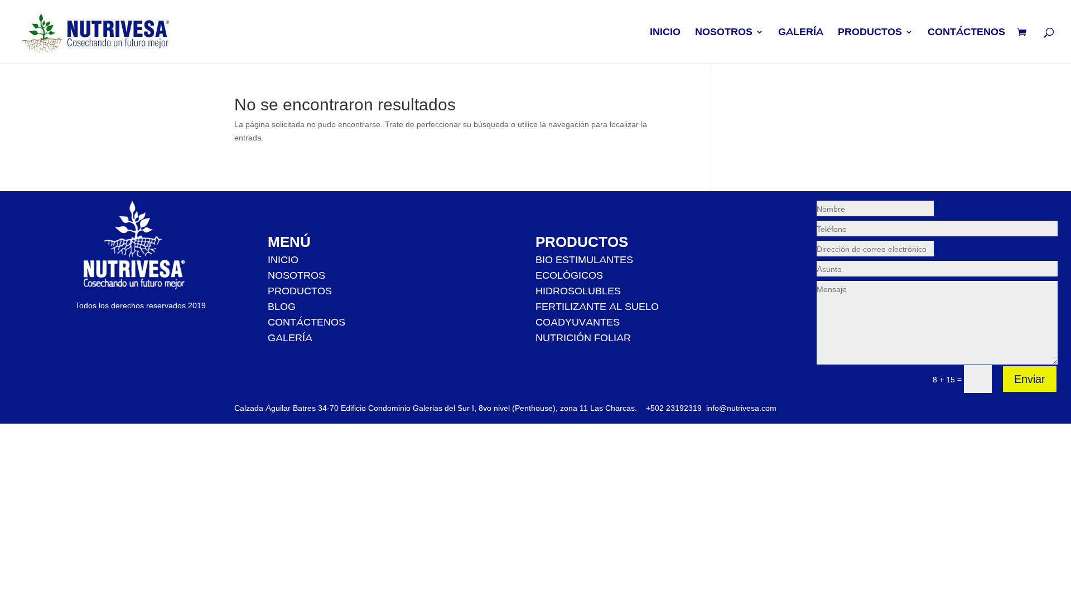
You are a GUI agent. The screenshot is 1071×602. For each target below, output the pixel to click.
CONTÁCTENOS (966, 33)
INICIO (665, 33)
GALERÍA (800, 33)
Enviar (1029, 379)
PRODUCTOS (870, 33)
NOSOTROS (723, 33)
